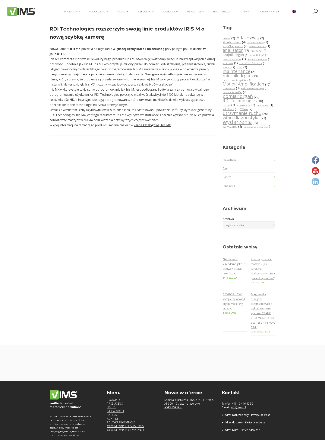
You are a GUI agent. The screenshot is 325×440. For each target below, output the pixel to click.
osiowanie (231, 88)
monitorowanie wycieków (238, 80)
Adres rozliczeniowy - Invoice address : (248, 415)
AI (260, 38)
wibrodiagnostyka (244, 118)
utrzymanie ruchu (245, 113)
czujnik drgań (235, 55)
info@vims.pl (238, 407)
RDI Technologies (243, 101)
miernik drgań (240, 76)
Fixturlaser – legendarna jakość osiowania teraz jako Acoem (234, 266)
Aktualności (230, 159)
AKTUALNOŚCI (115, 411)
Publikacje (229, 185)
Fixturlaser (230, 63)
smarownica (265, 105)
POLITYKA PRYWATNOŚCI (121, 422)
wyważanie (232, 126)
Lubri (242, 67)
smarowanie (246, 105)
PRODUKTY (113, 400)
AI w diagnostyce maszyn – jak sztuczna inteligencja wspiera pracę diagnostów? (263, 268)
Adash (246, 38)
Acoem (229, 38)
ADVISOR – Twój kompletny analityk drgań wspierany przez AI (234, 301)
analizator (236, 50)
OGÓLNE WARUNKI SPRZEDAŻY (125, 426)
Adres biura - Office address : (242, 430)
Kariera (227, 177)
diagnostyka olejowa (260, 59)
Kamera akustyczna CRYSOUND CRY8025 (189, 400)
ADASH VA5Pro (173, 407)
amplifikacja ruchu (235, 46)
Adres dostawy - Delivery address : (246, 422)
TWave (246, 109)
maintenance (240, 71)
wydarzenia (240, 122)
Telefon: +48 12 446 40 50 (237, 403)
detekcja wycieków (234, 59)
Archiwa (228, 219)
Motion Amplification (246, 84)
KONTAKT (112, 418)
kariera (229, 67)
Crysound (258, 51)
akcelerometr (234, 42)
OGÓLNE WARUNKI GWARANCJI (125, 430)
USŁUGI (111, 407)
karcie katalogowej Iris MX (152, 125)
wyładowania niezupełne (258, 127)
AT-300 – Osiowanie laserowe (182, 403)
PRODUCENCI (115, 403)
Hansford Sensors (253, 63)
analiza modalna (259, 46)
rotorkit (229, 105)
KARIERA (112, 415)
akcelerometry (257, 42)
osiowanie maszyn (254, 88)
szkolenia (230, 109)
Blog (225, 168)
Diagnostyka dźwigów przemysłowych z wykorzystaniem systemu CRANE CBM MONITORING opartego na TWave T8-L (263, 311)
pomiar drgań (241, 96)
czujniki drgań (259, 55)
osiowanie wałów (235, 92)
